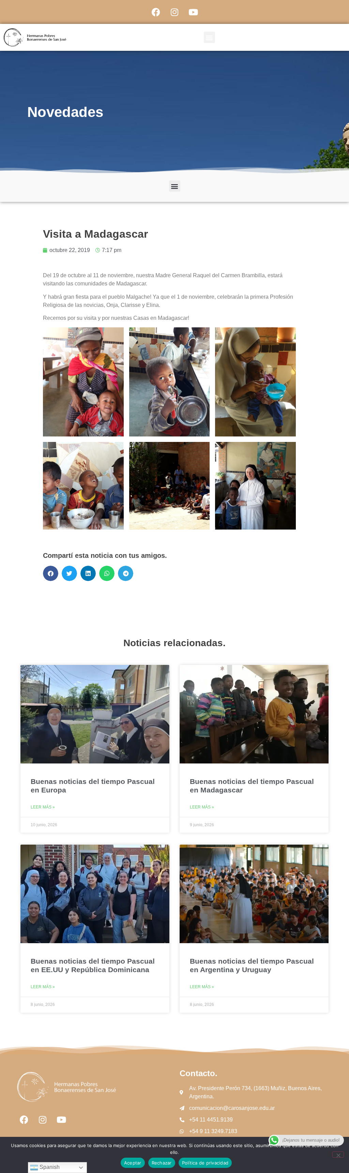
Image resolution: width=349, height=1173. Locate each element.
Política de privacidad (205, 1162)
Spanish (49, 1167)
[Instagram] (174, 11)
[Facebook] (155, 11)
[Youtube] (193, 11)
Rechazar (162, 1162)
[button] (209, 37)
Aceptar (132, 1162)
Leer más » (43, 807)
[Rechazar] (338, 1155)
